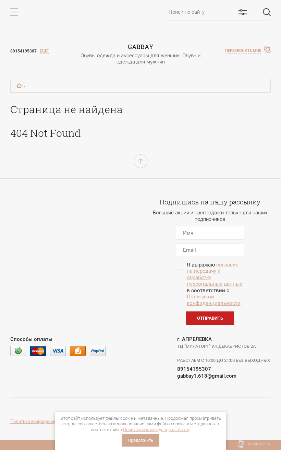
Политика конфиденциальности (43, 421)
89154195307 (194, 369)
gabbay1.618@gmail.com (206, 376)
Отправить (210, 318)
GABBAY (140, 47)
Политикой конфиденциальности (156, 429)
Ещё (44, 51)
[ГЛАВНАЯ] (19, 85)
